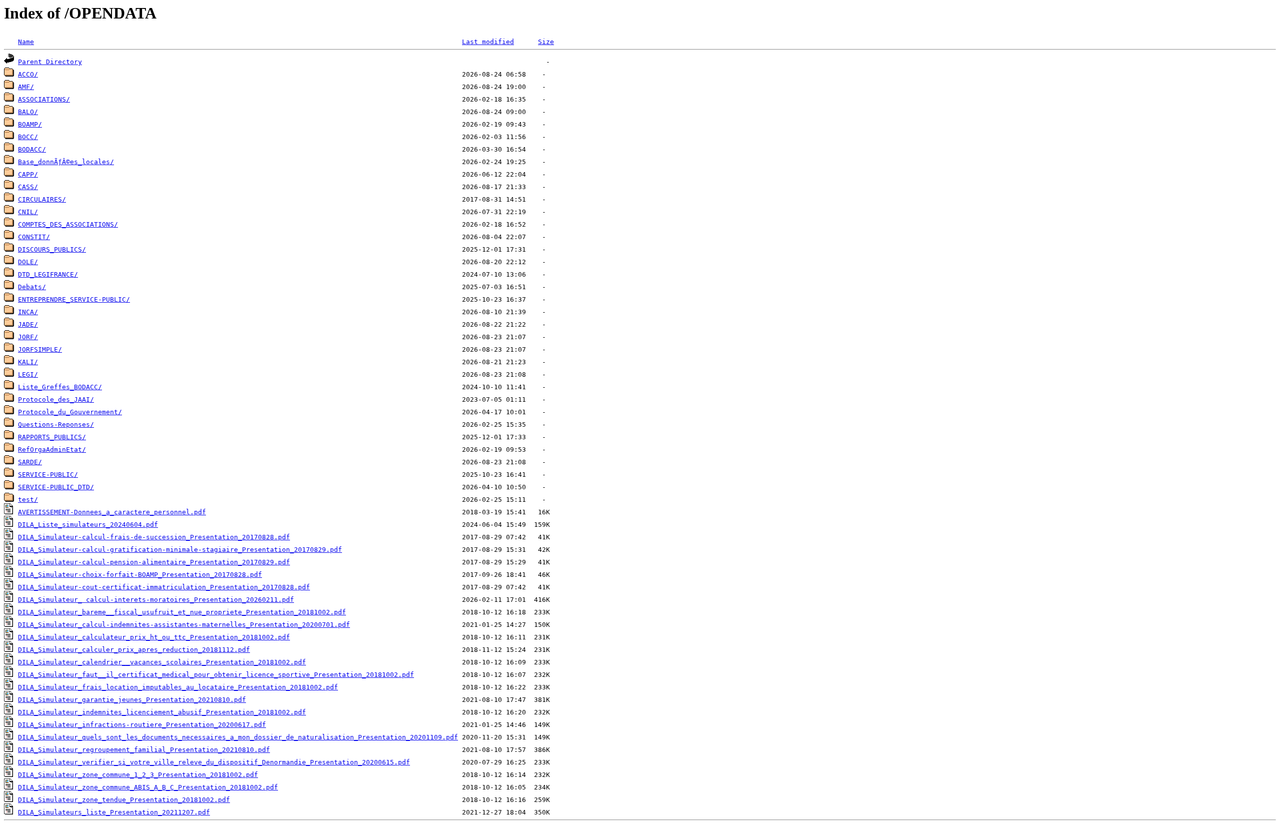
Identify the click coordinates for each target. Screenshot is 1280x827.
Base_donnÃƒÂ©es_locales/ (66, 162)
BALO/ (28, 112)
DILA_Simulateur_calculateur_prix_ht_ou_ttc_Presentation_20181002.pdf (154, 637)
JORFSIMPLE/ (40, 349)
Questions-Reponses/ (56, 424)
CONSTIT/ (34, 237)
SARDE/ (30, 462)
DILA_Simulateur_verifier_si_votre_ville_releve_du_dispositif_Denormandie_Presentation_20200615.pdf (214, 762)
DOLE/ (28, 262)
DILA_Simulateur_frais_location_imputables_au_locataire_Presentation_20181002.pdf (178, 687)
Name (26, 42)
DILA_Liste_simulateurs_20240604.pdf (88, 524)
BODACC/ (32, 149)
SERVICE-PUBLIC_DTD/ (56, 487)
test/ (28, 499)
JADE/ (28, 324)
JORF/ (28, 337)
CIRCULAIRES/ (42, 199)
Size (546, 42)
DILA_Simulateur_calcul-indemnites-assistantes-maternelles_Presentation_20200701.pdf (184, 624)
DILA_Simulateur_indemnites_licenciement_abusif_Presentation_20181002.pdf (162, 712)
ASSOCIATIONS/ (44, 99)
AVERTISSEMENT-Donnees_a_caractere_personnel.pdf (112, 512)
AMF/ (26, 87)
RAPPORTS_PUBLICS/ (52, 437)
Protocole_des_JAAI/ (56, 399)
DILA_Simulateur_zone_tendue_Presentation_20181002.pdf (124, 799)
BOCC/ (28, 137)
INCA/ (28, 312)
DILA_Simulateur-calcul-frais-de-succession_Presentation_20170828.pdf (154, 537)
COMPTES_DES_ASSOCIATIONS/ (68, 224)
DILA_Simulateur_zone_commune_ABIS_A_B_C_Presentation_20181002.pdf (148, 787)
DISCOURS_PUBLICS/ (52, 249)
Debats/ (32, 287)
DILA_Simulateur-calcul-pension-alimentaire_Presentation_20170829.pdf (154, 562)
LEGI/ (28, 374)
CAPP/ (28, 174)
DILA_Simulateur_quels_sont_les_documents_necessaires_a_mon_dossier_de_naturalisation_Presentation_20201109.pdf (238, 737)
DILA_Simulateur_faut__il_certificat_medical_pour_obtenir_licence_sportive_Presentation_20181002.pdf (216, 674)
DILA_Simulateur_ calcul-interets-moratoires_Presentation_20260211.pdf (156, 599)
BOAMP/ (30, 124)
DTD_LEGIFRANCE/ (48, 274)
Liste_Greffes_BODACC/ (60, 387)
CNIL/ (28, 212)
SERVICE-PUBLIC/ (48, 474)
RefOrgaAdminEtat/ (52, 449)
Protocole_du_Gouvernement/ (70, 412)
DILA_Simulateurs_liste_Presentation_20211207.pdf (114, 812)
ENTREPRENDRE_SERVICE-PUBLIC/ (74, 299)
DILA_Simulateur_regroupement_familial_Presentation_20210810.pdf (144, 749)
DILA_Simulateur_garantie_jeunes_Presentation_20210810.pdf (132, 699)
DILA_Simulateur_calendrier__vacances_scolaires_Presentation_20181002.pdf (162, 662)
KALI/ (28, 362)
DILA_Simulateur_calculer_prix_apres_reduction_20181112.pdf (134, 649)
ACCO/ (28, 74)
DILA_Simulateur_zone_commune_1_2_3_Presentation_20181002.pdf (138, 774)
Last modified (488, 42)
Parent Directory (50, 62)
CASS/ (28, 187)
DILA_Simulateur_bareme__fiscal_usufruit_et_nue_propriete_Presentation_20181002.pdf (182, 612)
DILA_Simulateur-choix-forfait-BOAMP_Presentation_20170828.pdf (140, 574)
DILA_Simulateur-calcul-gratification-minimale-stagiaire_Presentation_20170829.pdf (180, 549)
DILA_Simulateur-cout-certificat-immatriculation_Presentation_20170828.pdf (164, 587)
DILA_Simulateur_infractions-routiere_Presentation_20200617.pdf (142, 724)
